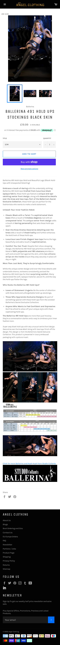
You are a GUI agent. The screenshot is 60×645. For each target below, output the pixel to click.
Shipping (7, 557)
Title (5, 138)
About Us (7, 520)
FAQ (4, 540)
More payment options (29, 169)
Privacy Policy (9, 561)
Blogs (5, 524)
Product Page (8, 553)
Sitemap (6, 569)
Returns (6, 565)
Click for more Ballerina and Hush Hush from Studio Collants (29, 463)
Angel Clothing (14, 632)
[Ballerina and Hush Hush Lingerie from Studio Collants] (30, 481)
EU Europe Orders (10, 536)
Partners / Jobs (9, 549)
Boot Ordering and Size (13, 528)
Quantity (47, 138)
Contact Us (7, 532)
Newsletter (7, 544)
